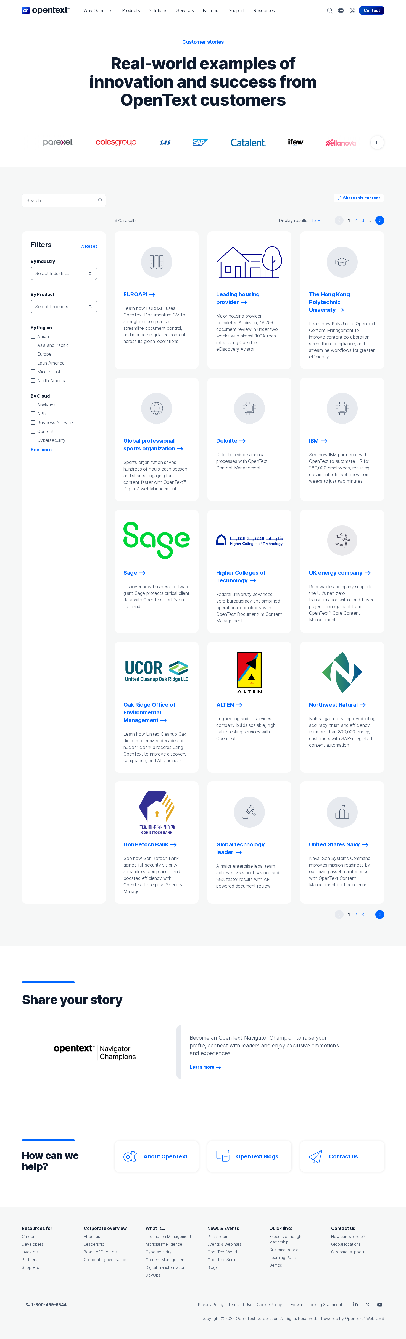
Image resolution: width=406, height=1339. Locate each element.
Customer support (347, 1252)
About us (92, 1236)
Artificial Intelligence (164, 1244)
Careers (29, 1236)
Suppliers (30, 1267)
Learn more (202, 1067)
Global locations (346, 1244)
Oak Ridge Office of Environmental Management (149, 712)
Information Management (168, 1236)
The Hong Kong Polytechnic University (329, 302)
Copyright (210, 1318)
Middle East (48, 371)
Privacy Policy (211, 1304)
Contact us (343, 1156)
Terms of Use (240, 1304)
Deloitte (226, 440)
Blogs (212, 1267)
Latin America (51, 363)
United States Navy (334, 844)
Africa (43, 336)
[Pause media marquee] (377, 142)
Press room (217, 1236)
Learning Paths (283, 1257)
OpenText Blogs (257, 1156)
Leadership (94, 1244)
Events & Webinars (224, 1244)
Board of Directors (101, 1252)
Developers (32, 1244)
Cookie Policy (269, 1304)
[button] (98, 10)
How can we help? (348, 1236)
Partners (29, 1259)
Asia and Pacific (53, 345)
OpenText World (222, 1252)
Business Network (55, 422)
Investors (30, 1252)
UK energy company (335, 572)
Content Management (166, 1259)
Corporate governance (105, 1259)
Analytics (46, 405)
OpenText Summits (224, 1259)
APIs (41, 413)
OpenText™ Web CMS (364, 1318)
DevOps (153, 1275)
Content (45, 431)
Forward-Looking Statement (316, 1304)
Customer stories (284, 1249)
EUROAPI (135, 294)
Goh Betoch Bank (145, 844)
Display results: (293, 220)
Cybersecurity (51, 440)
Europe (44, 354)
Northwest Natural (333, 704)
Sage (130, 572)
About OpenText (165, 1156)
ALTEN (225, 704)
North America (52, 380)
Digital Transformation (165, 1267)
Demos (275, 1265)
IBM (314, 440)
